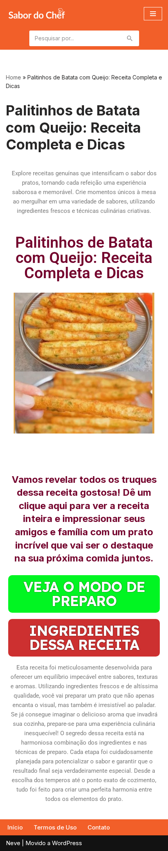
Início (15, 827)
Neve (13, 843)
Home (13, 77)
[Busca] (130, 38)
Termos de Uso (55, 827)
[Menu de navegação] (153, 13)
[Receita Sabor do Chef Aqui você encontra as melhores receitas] (37, 13)
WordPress (67, 843)
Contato (99, 827)
